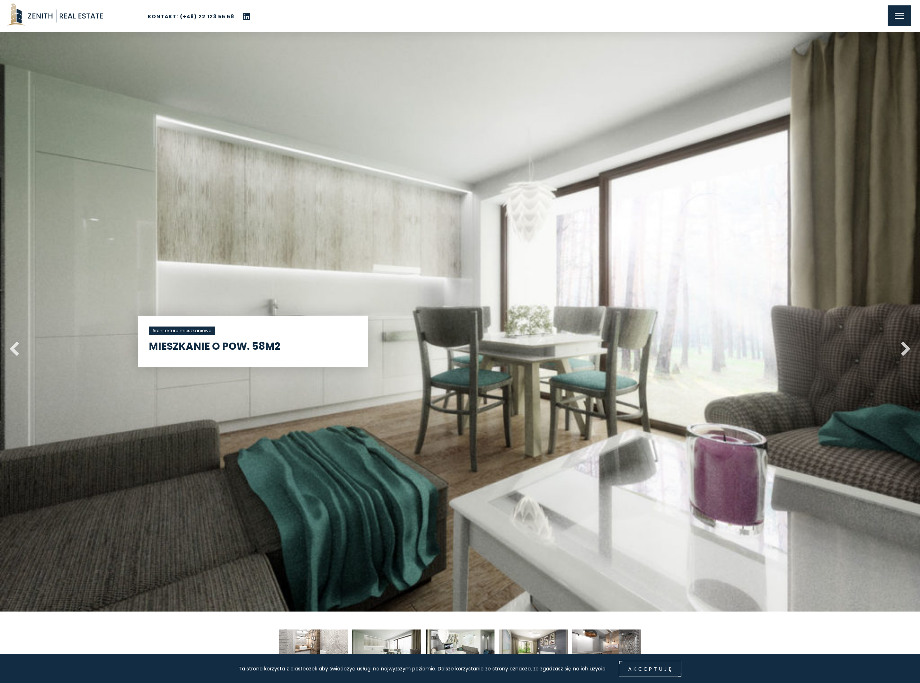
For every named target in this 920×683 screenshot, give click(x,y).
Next (902, 345)
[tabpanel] (460, 306)
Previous (10, 345)
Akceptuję (650, 669)
